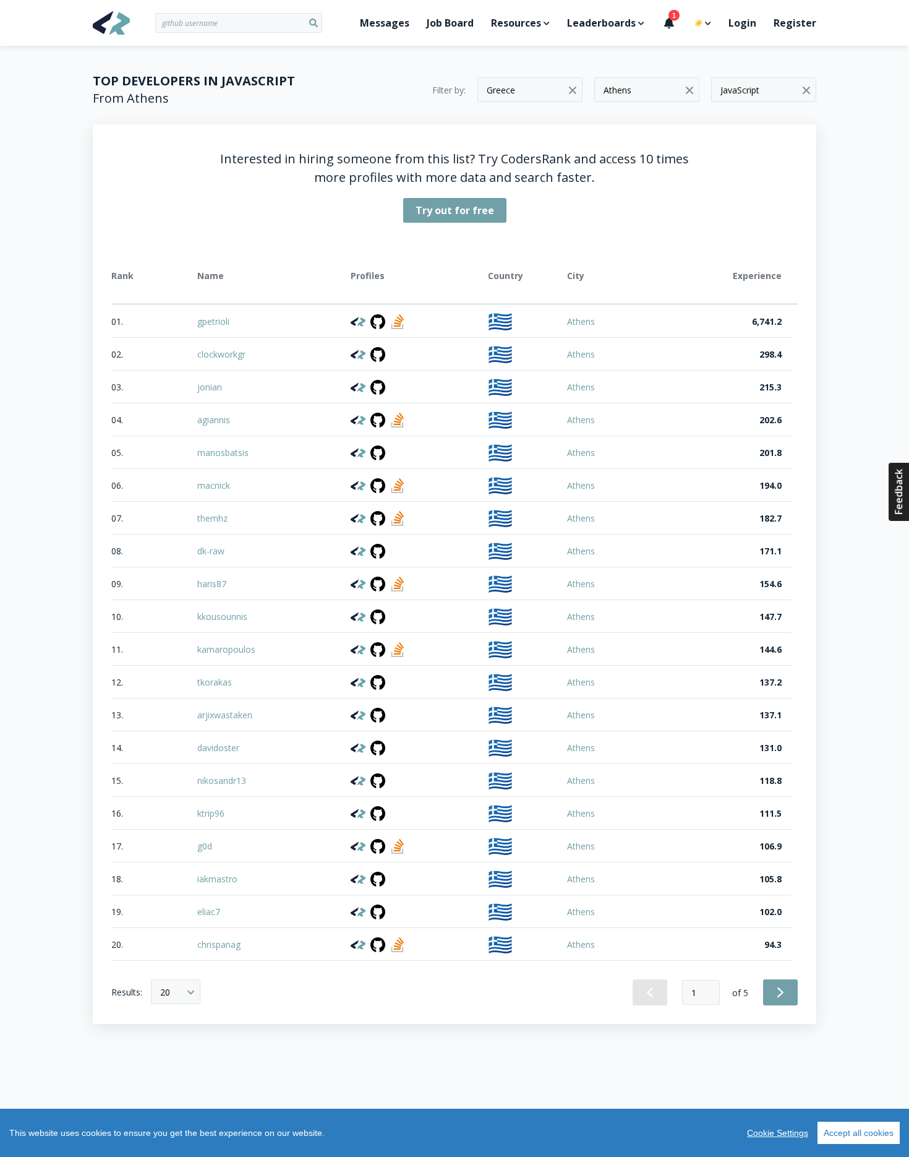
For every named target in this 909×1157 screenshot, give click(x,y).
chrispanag (219, 944)
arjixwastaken (224, 715)
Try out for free (455, 210)
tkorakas (214, 682)
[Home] (124, 23)
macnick (213, 485)
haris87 (211, 584)
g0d (204, 846)
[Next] (780, 992)
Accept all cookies (859, 1133)
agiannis (213, 420)
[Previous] (650, 992)
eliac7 (208, 912)
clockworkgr (221, 354)
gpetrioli (213, 321)
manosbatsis (223, 452)
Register (795, 23)
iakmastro (217, 879)
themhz (212, 518)
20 (165, 992)
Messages (384, 23)
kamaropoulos (226, 649)
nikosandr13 (221, 780)
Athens (581, 321)
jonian (209, 387)
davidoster (218, 748)
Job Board (450, 23)
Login (742, 23)
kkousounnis (222, 616)
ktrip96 (210, 813)
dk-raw (210, 551)
